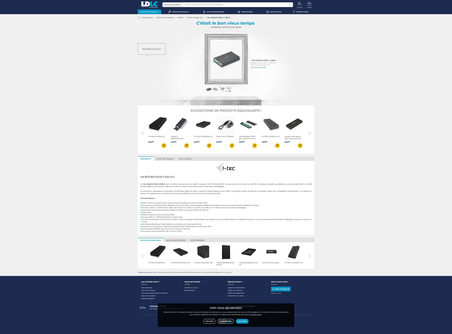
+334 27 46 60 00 (282, 289)
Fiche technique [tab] (165, 159)
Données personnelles (150, 293)
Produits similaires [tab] (150, 240)
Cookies (164, 293)
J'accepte (242, 321)
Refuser (209, 321)
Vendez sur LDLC (191, 288)
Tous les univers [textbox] (171, 5)
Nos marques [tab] (198, 240)
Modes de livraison (235, 290)
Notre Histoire (146, 288)
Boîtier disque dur (195, 17)
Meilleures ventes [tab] (175, 240)
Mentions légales (148, 298)
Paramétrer (226, 321)
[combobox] (172, 4)
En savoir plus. (255, 315)
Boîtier (181, 17)
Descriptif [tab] (145, 159)
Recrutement (190, 290)
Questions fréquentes (236, 288)
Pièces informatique (165, 17)
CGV (143, 290)
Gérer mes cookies (148, 296)
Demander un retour (236, 296)
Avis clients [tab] (185, 159)
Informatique (147, 17)
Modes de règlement (236, 293)
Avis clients (150, 290)
